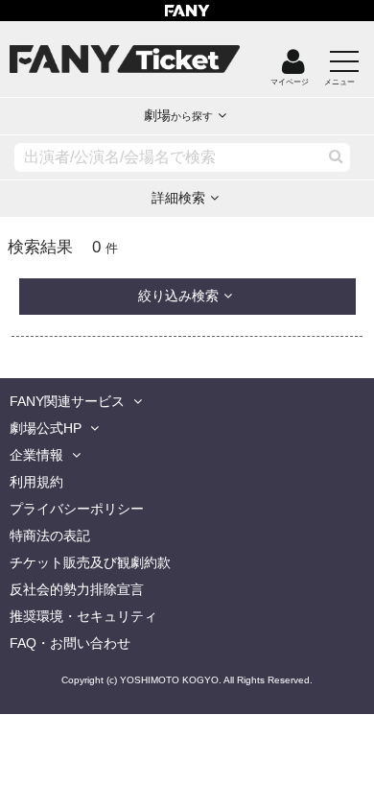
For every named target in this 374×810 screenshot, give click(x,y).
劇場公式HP (46, 428)
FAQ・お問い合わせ (70, 643)
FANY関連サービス (67, 401)
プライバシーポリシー (77, 508)
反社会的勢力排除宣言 (77, 589)
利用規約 (36, 481)
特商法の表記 (50, 535)
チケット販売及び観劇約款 (90, 562)
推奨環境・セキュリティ (83, 616)
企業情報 (36, 455)
